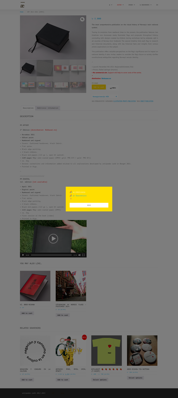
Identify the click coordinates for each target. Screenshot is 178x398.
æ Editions (79, 192)
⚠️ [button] (71, 198)
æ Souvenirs (79, 195)
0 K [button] (89, 205)
